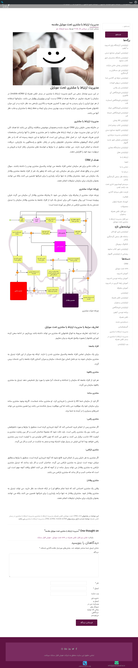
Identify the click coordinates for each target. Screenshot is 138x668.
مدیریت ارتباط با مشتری (44, 516)
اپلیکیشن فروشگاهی (120, 307)
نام (97, 583)
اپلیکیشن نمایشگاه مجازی (118, 147)
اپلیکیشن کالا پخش (120, 120)
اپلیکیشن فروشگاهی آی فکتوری (119, 94)
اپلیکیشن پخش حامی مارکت (117, 65)
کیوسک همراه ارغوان (120, 201)
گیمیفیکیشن (123, 326)
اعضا (126, 162)
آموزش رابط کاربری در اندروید (116, 283)
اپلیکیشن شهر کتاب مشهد (118, 249)
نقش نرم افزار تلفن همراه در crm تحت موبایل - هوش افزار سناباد (62, 537)
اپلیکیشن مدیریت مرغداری (118, 135)
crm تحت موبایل (73, 516)
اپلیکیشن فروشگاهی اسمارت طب (117, 102)
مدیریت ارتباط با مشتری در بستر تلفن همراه (117, 338)
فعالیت (125, 196)
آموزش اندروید (122, 273)
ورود (130, 2)
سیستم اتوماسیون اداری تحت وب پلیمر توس (117, 186)
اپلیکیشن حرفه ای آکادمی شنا (116, 78)
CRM (75, 516)
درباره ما (125, 171)
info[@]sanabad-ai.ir (116, 665)
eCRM (52, 518)
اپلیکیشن (124, 292)
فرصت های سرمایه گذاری (118, 192)
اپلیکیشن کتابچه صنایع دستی (116, 130)
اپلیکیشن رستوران (121, 302)
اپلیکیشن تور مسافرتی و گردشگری (119, 72)
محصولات (124, 206)
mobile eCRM (61, 518)
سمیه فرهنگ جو (62, 28)
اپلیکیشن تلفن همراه (120, 297)
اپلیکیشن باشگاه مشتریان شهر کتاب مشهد (116, 59)
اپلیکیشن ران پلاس (120, 87)
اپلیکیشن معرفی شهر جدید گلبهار (117, 141)
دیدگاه (96, 552)
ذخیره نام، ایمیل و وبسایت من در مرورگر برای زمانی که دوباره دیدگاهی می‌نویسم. (93, 607)
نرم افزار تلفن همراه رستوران (118, 213)
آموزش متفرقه (122, 288)
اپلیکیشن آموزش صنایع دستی (116, 52)
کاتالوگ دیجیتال (122, 244)
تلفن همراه (58, 516)
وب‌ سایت (95, 593)
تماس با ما (124, 166)
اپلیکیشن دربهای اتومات (119, 82)
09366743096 (85, 666)
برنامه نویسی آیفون (120, 312)
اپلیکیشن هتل (122, 152)
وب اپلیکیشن (123, 344)
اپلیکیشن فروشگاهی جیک (118, 107)
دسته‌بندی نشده (122, 322)
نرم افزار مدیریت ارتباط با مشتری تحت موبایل (118, 220)
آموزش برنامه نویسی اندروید (117, 278)
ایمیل (96, 588)
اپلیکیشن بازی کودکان (119, 231)
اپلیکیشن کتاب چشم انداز (118, 125)
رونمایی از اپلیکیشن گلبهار (118, 253)
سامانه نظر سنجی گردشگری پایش (117, 178)
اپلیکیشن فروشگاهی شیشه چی (117, 114)
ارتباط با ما (124, 157)
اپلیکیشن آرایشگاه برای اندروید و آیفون (116, 47)
